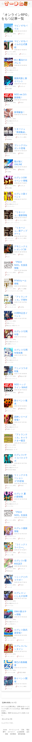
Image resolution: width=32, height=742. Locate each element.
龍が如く (22, 169)
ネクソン (22, 33)
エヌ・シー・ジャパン (13, 222)
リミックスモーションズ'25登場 (21, 478)
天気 (22, 730)
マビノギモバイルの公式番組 (21, 44)
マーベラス (10, 72)
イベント (9, 688)
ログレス (22, 86)
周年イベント (10, 323)
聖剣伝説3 (10, 571)
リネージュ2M (11, 672)
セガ (8, 104)
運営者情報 (21, 734)
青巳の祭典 (22, 672)
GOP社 (22, 307)
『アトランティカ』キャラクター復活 (20, 437)
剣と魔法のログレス (12, 70)
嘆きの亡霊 (23, 376)
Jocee (5, 730)
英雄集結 (9, 139)
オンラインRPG (11, 33)
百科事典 (13, 734)
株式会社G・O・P (12, 449)
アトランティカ (11, 307)
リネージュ (10, 137)
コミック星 (10, 555)
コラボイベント (11, 536)
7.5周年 (9, 171)
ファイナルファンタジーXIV (15, 291)
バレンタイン (10, 640)
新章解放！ (19, 112)
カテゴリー (11, 732)
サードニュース (14, 730)
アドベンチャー (11, 411)
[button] (3, 3)
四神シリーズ (10, 429)
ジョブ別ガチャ (11, 624)
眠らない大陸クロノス (13, 325)
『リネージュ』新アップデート (20, 230)
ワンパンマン (10, 206)
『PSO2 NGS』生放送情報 (20, 265)
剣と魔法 (9, 88)
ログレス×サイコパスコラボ (21, 458)
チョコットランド (12, 378)
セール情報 (23, 288)
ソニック (9, 587)
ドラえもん (23, 552)
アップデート (10, 240)
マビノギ (9, 36)
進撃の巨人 (23, 408)
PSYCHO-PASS (11, 469)
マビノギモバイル (12, 54)
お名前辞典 (20, 732)
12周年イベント (11, 344)
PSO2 (21, 102)
